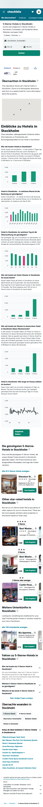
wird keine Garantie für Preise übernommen (16, 779)
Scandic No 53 (7, 765)
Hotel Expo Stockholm (10, 762)
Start (5, 803)
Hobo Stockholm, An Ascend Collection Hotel (19, 768)
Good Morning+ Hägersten (12, 746)
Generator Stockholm (10, 756)
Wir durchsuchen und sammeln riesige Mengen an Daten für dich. (18, 790)
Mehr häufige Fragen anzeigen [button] (21, 698)
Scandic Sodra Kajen (10, 749)
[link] (21, 432)
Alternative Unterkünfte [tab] (12, 719)
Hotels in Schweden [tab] (10, 724)
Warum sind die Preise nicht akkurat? (17, 794)
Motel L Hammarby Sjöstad (12, 743)
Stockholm (12, 803)
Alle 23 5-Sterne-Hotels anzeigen (15, 471)
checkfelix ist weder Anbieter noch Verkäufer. (17, 786)
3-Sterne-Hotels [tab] (9, 714)
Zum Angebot (29, 490)
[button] (3, 11)
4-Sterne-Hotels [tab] (25, 714)
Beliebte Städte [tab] (31, 719)
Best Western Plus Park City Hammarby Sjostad (19, 740)
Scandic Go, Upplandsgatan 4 (13, 752)
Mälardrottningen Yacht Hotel (13, 737)
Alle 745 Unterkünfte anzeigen (14, 627)
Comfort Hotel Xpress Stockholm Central (17, 759)
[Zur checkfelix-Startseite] (14, 12)
